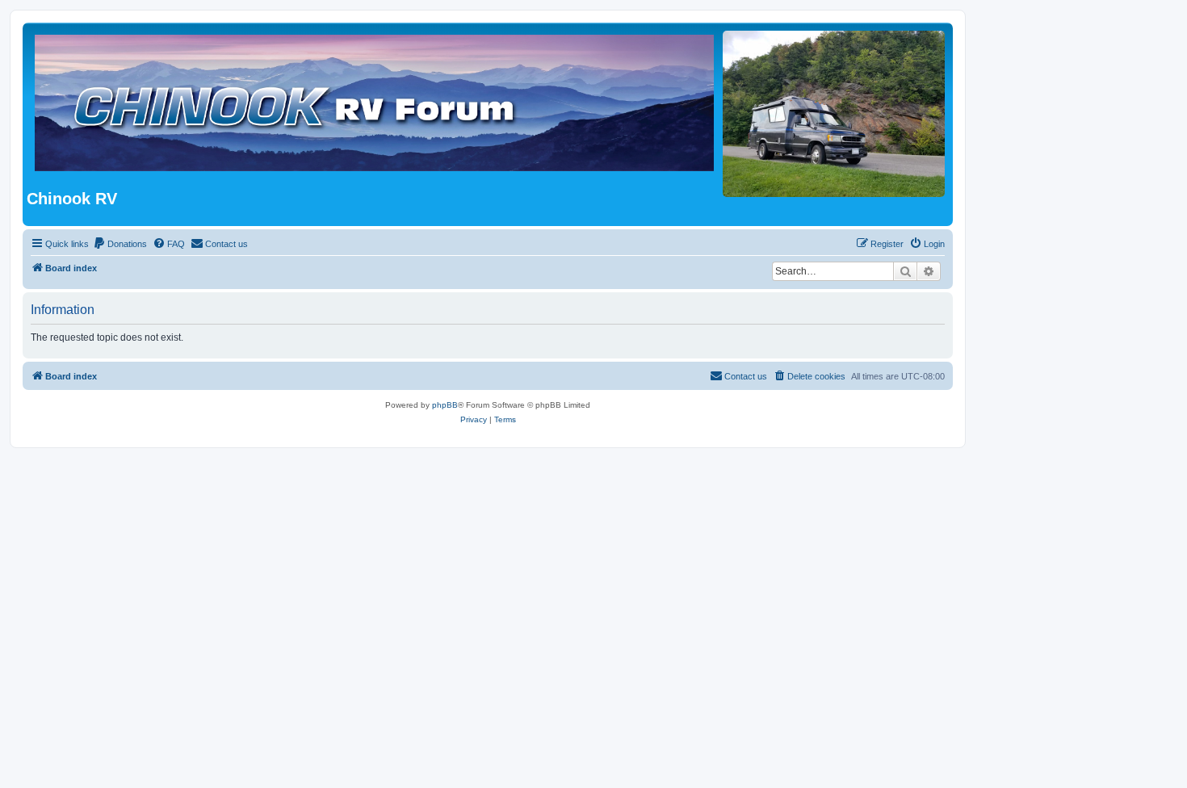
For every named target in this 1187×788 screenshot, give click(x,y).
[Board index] (413, 108)
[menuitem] (120, 244)
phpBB (445, 404)
